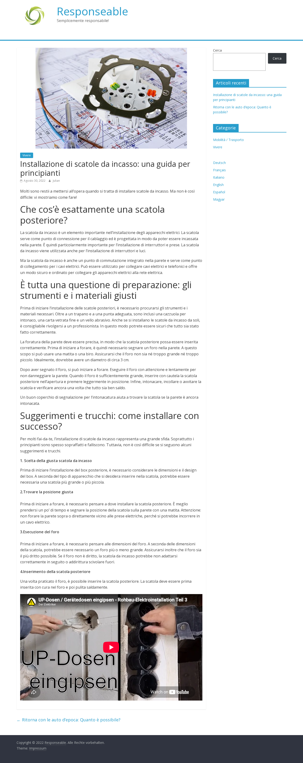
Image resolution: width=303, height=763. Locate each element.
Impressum (37, 748)
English (218, 184)
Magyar (219, 199)
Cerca (217, 50)
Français (219, 170)
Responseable (92, 11)
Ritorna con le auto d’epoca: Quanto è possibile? (68, 720)
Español (219, 192)
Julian (56, 181)
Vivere (26, 155)
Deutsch (219, 162)
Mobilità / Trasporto (228, 139)
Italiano (218, 177)
